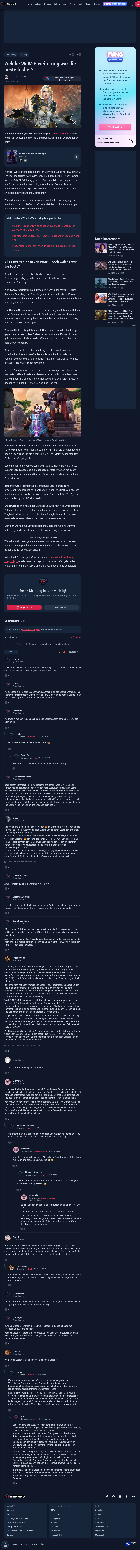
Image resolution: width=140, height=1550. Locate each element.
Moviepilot (99, 1535)
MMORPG (22, 157)
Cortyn (12, 77)
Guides (96, 4)
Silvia (15, 818)
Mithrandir (18, 1081)
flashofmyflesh (20, 875)
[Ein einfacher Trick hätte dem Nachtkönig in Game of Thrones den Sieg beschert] (101, 283)
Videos (38, 4)
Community (11, 54)
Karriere (10, 1535)
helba (19, 734)
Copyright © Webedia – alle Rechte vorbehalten (24, 1544)
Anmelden (76, 637)
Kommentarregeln (31, 629)
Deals (88, 4)
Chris (15, 683)
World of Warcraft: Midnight (32, 153)
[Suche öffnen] (131, 4)
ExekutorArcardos (21, 897)
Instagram (55, 1518)
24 (70, 54)
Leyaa (19, 1372)
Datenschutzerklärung (16, 1522)
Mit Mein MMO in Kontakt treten (20, 1531)
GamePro (99, 1514)
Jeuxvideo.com (101, 1527)
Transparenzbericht (15, 1527)
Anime (72, 4)
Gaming (47, 4)
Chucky (16, 1351)
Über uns (10, 1510)
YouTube (54, 1527)
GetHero (98, 1518)
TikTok (53, 1510)
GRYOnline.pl (100, 1522)
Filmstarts (99, 1531)
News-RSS (55, 1531)
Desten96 (17, 710)
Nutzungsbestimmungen (17, 1518)
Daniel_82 (17, 1317)
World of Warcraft (61, 133)
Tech (80, 4)
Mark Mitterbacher (22, 776)
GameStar (99, 1510)
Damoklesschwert (21, 921)
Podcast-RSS (56, 1535)
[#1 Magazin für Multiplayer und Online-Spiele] (10, 4)
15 (77, 54)
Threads (54, 1522)
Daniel (16, 1237)
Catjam (16, 659)
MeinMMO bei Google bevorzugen (64, 78)
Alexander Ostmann (25, 1125)
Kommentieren (61, 607)
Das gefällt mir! (26, 607)
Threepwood (19, 957)
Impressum (11, 1514)
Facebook (55, 1514)
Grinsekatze (18, 1293)
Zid (22, 1416)
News (29, 4)
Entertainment (60, 4)
